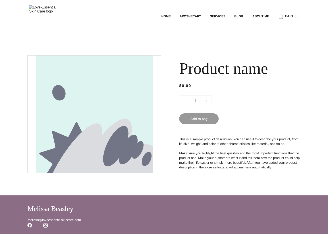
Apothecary (190, 16)
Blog (238, 16)
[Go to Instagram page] (45, 225)
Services (217, 16)
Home (166, 16)
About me (260, 16)
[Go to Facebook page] (29, 225)
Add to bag (199, 119)
